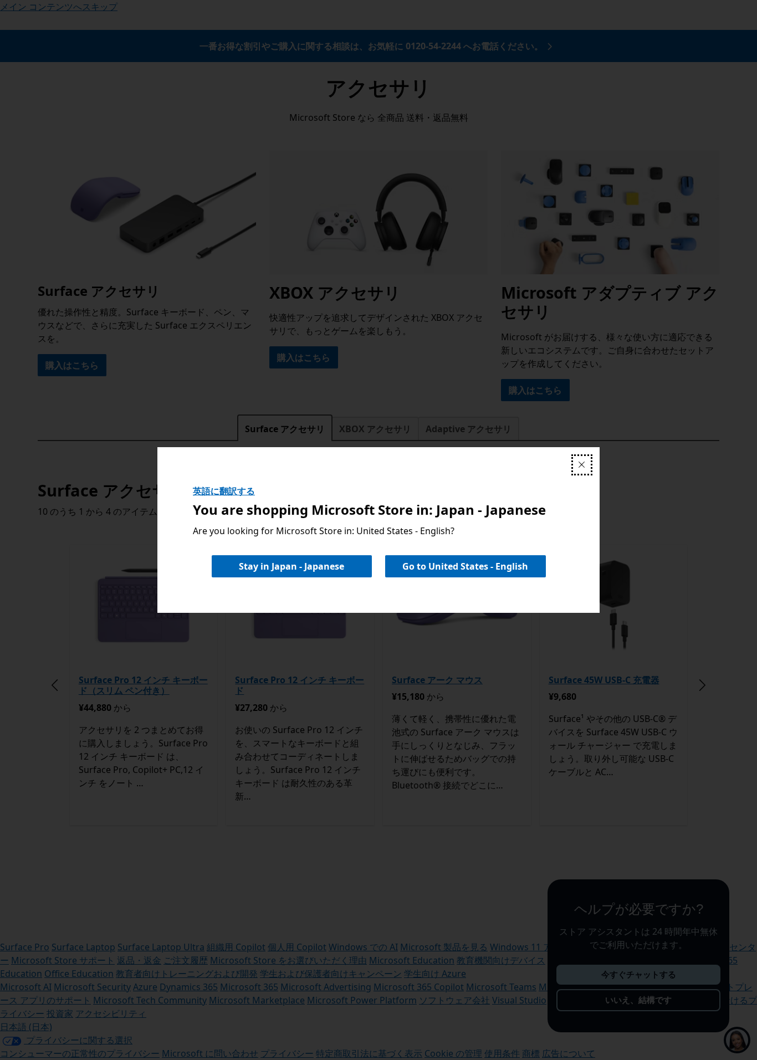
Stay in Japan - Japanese (291, 566)
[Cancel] (582, 465)
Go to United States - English (465, 566)
